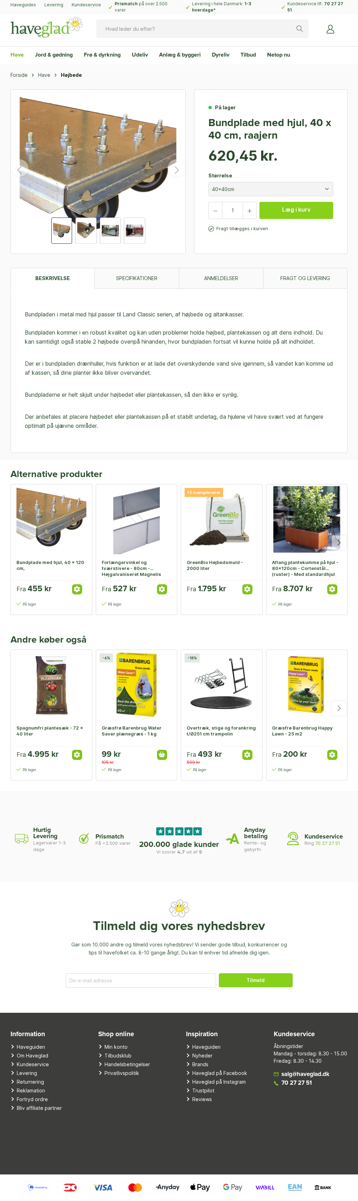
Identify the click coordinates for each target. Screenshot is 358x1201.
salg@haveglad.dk (305, 1074)
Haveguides (23, 4)
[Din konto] (330, 28)
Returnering (30, 1082)
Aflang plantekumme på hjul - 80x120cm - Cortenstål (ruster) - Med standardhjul (305, 568)
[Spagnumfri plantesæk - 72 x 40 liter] (51, 685)
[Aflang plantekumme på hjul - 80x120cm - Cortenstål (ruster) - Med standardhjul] (307, 519)
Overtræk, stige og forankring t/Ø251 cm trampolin (221, 731)
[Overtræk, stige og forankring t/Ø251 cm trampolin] (222, 685)
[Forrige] (19, 168)
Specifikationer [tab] (136, 278)
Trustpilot (203, 1090)
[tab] (52, 278)
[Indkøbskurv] (343, 26)
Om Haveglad (32, 1056)
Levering (53, 4)
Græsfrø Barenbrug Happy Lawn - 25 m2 (302, 731)
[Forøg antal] (250, 210)
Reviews (202, 1099)
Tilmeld (255, 980)
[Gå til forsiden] (46, 27)
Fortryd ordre (32, 1099)
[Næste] (176, 168)
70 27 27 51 (327, 843)
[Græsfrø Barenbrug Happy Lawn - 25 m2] (307, 685)
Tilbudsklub (118, 1056)
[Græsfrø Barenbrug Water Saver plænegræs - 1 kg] (137, 685)
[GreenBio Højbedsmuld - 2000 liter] (222, 519)
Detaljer (77, 589)
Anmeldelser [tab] (221, 278)
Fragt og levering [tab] (305, 278)
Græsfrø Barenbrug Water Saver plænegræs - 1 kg (132, 731)
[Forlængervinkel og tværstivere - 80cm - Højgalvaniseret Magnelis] (137, 519)
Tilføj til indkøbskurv (162, 755)
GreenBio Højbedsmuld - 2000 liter (215, 565)
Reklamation (31, 1090)
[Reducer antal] (215, 210)
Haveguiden (31, 1047)
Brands (200, 1064)
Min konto (116, 1047)
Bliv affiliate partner (39, 1108)
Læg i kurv (296, 209)
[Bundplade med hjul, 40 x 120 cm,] (51, 519)
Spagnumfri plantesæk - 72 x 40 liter (49, 731)
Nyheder (202, 1056)
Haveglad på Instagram (219, 1082)
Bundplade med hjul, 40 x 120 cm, (50, 565)
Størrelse (220, 175)
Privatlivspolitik (122, 1073)
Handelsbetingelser (127, 1064)
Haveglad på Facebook (219, 1073)
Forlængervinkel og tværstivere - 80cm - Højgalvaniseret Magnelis (131, 568)
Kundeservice (86, 4)
